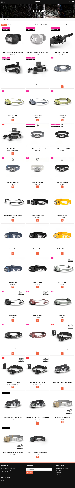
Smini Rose (37, 349)
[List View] (10, 25)
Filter (4, 24)
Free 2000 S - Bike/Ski (13, 382)
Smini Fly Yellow (13, 115)
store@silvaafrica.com (8, 474)
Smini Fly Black (13, 316)
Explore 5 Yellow (62, 249)
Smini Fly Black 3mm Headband (13, 215)
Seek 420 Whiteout (37, 182)
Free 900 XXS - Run (13, 149)
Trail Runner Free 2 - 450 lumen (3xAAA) (62, 383)
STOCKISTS (59, 475)
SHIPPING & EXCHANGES (62, 468)
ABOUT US (59, 472)
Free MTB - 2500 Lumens (62, 52)
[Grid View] (8, 25)
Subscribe (29, 472)
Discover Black (37, 249)
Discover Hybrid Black (37, 215)
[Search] (4, 2)
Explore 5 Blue (13, 282)
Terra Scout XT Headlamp (62, 417)
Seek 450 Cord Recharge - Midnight (13, 52)
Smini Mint (62, 316)
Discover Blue (13, 249)
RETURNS (58, 470)
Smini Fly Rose (37, 316)
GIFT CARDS (59, 477)
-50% (3, 124)
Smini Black (13, 349)
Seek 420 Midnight (62, 182)
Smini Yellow (62, 115)
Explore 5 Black (37, 282)
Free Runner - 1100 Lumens (37, 82)
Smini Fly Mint (62, 282)
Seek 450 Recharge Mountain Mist (37, 149)
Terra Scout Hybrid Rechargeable (13, 452)
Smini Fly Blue (37, 115)
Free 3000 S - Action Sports (62, 349)
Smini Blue (62, 82)
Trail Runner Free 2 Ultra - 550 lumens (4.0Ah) (37, 418)
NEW (6, 28)
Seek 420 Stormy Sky (13, 182)
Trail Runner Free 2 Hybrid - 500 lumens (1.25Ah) (12, 418)
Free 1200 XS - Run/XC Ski (37, 382)
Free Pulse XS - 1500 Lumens (12, 82)
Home (2, 20)
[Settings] (70, 2)
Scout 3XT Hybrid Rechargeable (37, 452)
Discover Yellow (62, 215)
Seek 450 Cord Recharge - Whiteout (37, 52)
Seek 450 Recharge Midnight (62, 149)
